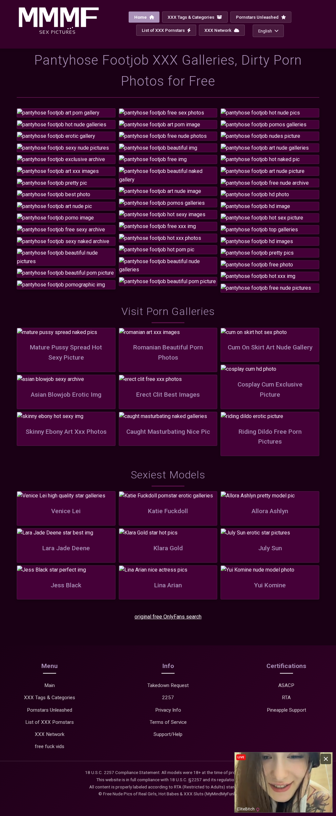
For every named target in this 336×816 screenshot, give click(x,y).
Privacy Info (168, 710)
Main (49, 685)
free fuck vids (49, 746)
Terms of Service (168, 722)
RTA (286, 698)
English (265, 30)
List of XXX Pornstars (164, 30)
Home (141, 17)
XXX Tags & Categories (191, 17)
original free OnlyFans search (168, 617)
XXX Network (218, 30)
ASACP (286, 685)
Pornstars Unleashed (258, 17)
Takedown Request (168, 685)
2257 (168, 698)
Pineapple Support (286, 710)
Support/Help (168, 734)
